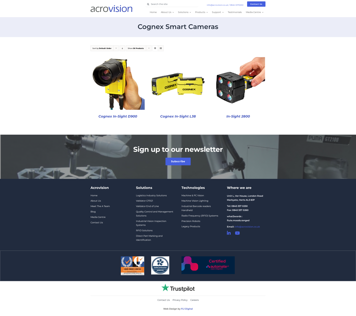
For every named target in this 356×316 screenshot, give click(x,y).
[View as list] (160, 48)
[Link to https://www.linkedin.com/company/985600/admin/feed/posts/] (229, 233)
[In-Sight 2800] (238, 59)
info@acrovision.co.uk (217, 5)
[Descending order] (122, 48)
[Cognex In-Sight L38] (178, 59)
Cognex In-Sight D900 (117, 116)
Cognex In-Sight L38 (178, 116)
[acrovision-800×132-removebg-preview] (111, 6)
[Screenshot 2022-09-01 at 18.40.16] (178, 282)
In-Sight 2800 (238, 116)
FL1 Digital (187, 308)
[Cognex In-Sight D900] (118, 59)
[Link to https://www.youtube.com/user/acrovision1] (237, 233)
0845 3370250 (236, 5)
